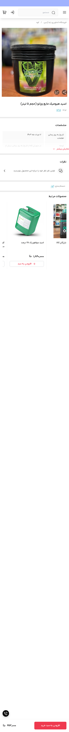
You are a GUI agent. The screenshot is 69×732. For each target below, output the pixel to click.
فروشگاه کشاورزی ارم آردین (55, 22)
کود (37, 22)
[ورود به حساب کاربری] (13, 12)
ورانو (58, 109)
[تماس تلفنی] (6, 713)
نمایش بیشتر (62, 148)
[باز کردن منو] (63, 12)
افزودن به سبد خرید (50, 725)
